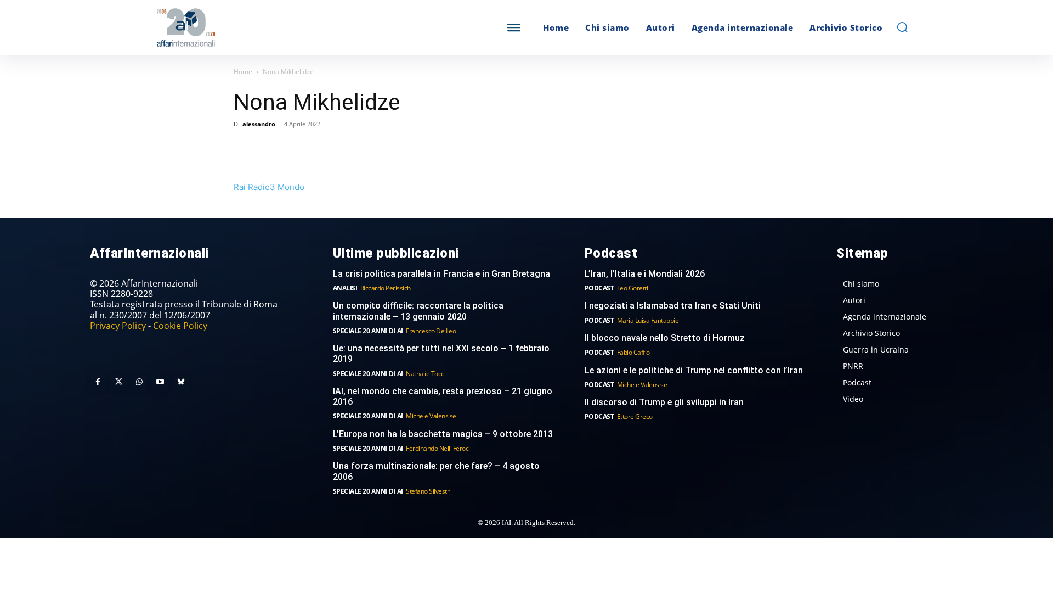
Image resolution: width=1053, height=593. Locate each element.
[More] (396, 149)
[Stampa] (371, 149)
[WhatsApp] (295, 149)
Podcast (599, 288)
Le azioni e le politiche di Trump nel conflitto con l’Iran (694, 370)
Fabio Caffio (633, 352)
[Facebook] (245, 149)
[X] (270, 149)
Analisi (345, 288)
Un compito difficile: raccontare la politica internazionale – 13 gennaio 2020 (418, 310)
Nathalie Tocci (425, 373)
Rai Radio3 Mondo (269, 187)
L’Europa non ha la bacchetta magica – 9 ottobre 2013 (444, 434)
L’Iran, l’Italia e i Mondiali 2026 (645, 273)
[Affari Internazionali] (240, 27)
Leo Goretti (632, 288)
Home (243, 71)
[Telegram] (320, 149)
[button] (902, 27)
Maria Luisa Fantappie (648, 320)
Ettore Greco (635, 416)
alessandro (258, 124)
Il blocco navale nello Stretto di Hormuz (665, 338)
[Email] (345, 149)
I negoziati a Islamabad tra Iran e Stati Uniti (673, 305)
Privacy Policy (118, 326)
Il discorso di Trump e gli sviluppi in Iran (664, 402)
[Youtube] (160, 382)
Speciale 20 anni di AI (368, 330)
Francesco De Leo (431, 330)
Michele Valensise (431, 416)
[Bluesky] (181, 382)
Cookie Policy (180, 326)
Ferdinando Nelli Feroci (438, 448)
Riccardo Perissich (385, 288)
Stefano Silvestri (428, 491)
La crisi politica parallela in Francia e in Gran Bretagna (441, 273)
